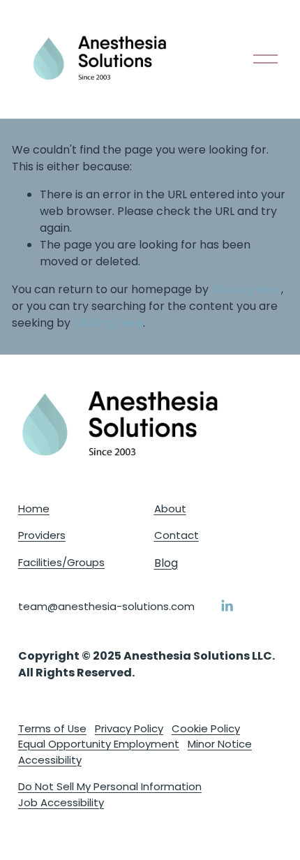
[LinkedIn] (227, 606)
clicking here (246, 289)
